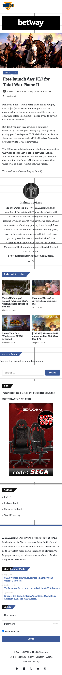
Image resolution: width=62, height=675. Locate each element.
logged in (19, 361)
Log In (31, 638)
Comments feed (13, 509)
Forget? (55, 623)
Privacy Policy (26, 656)
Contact (40, 656)
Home (13, 656)
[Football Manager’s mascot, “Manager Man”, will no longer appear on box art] (16, 288)
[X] (33, 261)
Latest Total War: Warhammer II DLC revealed (12, 336)
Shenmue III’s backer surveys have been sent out (44, 301)
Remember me (11, 631)
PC (15, 72)
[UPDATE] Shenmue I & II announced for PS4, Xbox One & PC (45, 336)
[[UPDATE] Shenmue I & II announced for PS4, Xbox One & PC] (46, 323)
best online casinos (44, 392)
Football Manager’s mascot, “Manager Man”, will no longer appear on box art (15, 302)
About (49, 656)
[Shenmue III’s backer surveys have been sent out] (46, 288)
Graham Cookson (14, 91)
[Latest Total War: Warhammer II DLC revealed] (16, 323)
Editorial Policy (31, 661)
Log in (7, 496)
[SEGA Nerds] (8, 6)
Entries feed (11, 503)
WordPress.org (12, 515)
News (7, 72)
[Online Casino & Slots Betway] (31, 22)
